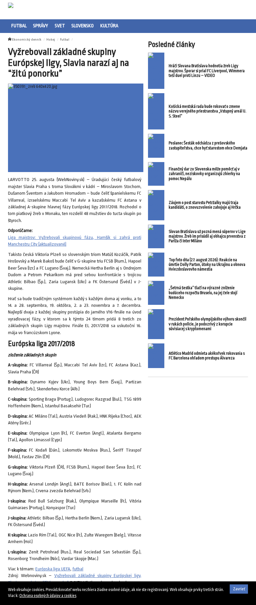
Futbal (19, 25)
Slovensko (82, 25)
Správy (40, 25)
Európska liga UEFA (52, 568)
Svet (60, 25)
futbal (77, 568)
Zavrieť (239, 589)
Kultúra (109, 25)
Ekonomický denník (26, 39)
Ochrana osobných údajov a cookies (47, 595)
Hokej (50, 39)
